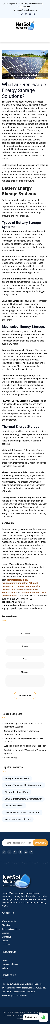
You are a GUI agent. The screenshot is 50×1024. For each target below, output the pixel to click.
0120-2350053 (21, 4)
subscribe (40, 842)
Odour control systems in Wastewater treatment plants (22, 732)
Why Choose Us (9, 921)
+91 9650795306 (23, 7)
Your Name (25, 633)
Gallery (5, 968)
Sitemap (5, 933)
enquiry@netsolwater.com (26, 10)
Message (25, 672)
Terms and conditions (11, 929)
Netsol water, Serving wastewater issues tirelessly (23, 740)
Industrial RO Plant (14, 805)
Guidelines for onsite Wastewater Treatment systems (25, 752)
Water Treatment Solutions (18, 819)
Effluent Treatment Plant (16, 792)
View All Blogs (11, 757)
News (4, 960)
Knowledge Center (10, 964)
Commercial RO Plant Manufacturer (22, 812)
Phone (25, 646)
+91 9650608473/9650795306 (22, 992)
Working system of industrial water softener (25, 746)
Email (25, 659)
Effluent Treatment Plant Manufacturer (23, 799)
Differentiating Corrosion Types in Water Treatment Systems (23, 725)
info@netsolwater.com (17, 996)
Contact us (6, 937)
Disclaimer (6, 925)
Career (5, 941)
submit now (25, 695)
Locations (6, 945)
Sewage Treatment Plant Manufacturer (23, 785)
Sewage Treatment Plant (17, 778)
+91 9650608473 (35, 4)
